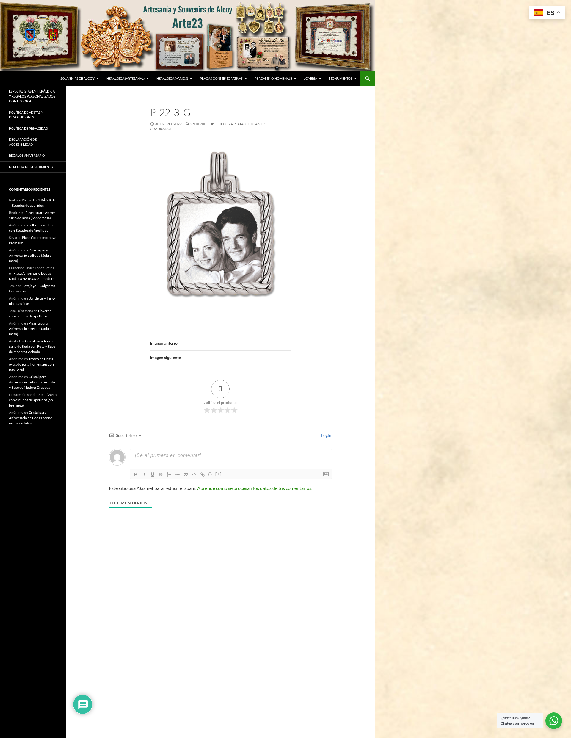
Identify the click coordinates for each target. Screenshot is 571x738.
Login (325, 435)
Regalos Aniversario (27, 155)
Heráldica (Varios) (172, 78)
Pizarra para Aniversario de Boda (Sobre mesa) (30, 255)
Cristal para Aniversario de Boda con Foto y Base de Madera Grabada (32, 346)
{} (210, 474)
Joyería (310, 78)
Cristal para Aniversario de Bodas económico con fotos (31, 417)
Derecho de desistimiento (31, 167)
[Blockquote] (186, 474)
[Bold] (136, 474)
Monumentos (340, 78)
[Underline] (152, 474)
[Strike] (161, 474)
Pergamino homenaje (273, 78)
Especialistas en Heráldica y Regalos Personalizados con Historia (32, 96)
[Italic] (144, 474)
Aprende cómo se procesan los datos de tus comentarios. (254, 488)
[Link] (202, 474)
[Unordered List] (177, 474)
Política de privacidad (28, 128)
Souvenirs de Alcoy (77, 78)
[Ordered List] (169, 474)
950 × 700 (198, 124)
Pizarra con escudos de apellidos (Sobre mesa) (33, 400)
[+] (218, 474)
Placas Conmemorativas (221, 78)
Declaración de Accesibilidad (23, 141)
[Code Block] (194, 474)
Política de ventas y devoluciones (26, 114)
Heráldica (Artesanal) (125, 78)
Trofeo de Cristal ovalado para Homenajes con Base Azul (31, 364)
